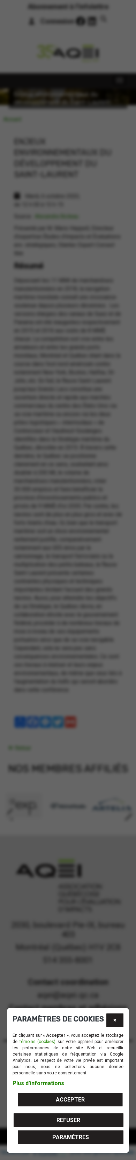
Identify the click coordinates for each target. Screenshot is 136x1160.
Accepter (70, 1099)
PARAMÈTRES (70, 1137)
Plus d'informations (38, 1083)
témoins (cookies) (38, 1041)
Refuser (68, 1120)
